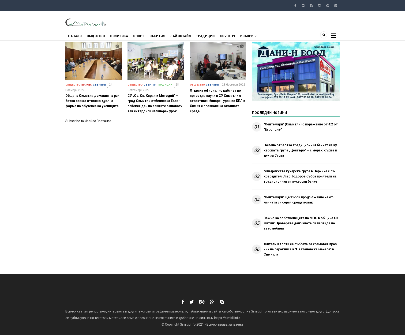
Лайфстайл (180, 36)
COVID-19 (227, 36)
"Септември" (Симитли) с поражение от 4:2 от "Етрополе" (301, 126)
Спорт (138, 36)
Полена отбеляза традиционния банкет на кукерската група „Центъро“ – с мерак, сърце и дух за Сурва (301, 150)
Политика (119, 36)
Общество (96, 36)
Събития (157, 36)
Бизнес (86, 84)
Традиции (205, 36)
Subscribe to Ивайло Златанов (88, 121)
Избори (247, 36)
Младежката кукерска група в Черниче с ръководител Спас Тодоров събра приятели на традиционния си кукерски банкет (300, 176)
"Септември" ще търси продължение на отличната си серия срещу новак (299, 199)
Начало (75, 36)
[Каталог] (85, 22)
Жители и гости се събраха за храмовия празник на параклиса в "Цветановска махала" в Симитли (301, 249)
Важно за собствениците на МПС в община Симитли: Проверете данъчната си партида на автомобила (302, 223)
